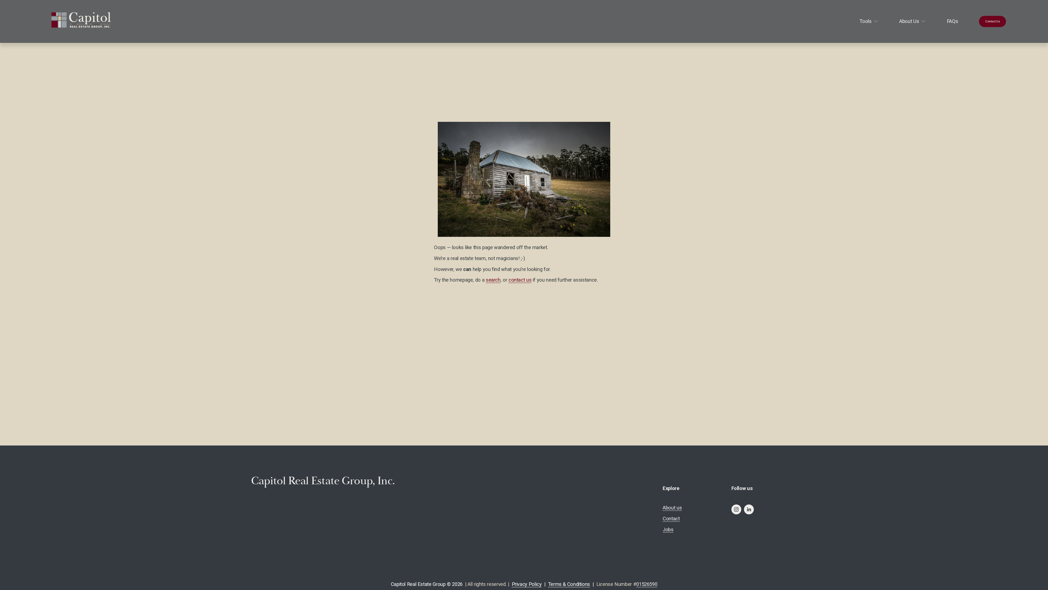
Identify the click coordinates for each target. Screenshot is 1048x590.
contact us (519, 280)
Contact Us (992, 21)
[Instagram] (736, 509)
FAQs (952, 21)
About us (672, 508)
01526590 (646, 584)
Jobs (668, 529)
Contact (671, 518)
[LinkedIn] (749, 509)
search (493, 280)
